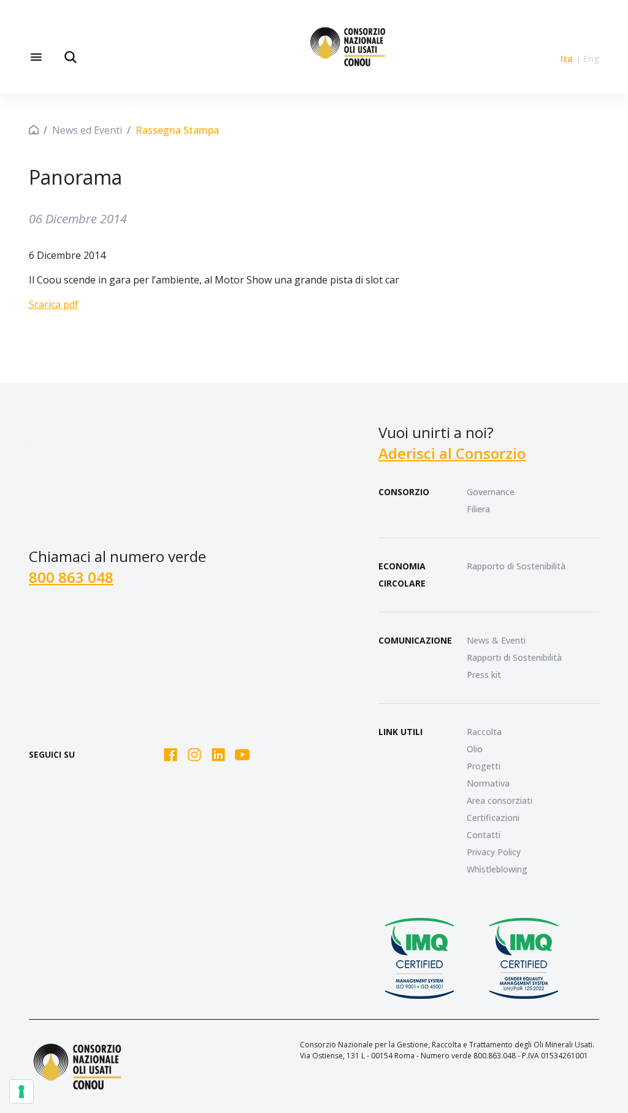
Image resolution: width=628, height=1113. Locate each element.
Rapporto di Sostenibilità (516, 566)
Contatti (483, 835)
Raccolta (484, 732)
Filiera (478, 509)
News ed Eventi (87, 130)
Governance (491, 492)
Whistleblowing (497, 869)
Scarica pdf (53, 304)
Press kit (484, 674)
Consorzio (403, 492)
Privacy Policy (494, 852)
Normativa (488, 783)
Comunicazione (415, 640)
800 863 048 (71, 577)
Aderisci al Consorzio (452, 453)
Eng (591, 58)
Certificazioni (493, 817)
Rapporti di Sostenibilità (514, 657)
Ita (567, 58)
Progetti (483, 766)
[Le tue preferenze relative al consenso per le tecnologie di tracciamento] (21, 1091)
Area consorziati (499, 800)
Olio (475, 749)
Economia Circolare (402, 574)
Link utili (400, 732)
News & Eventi (496, 640)
